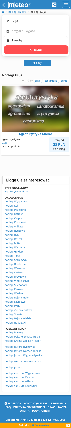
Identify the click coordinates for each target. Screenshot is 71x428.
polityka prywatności (29, 407)
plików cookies (39, 425)
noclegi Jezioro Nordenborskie (23, 351)
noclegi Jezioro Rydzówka (20, 346)
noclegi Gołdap (14, 251)
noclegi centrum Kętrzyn (20, 377)
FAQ (8, 407)
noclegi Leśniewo (15, 301)
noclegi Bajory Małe (17, 297)
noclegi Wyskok (14, 293)
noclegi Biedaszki (15, 264)
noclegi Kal (11, 205)
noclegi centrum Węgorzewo (22, 373)
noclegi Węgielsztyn (17, 280)
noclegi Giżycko (14, 218)
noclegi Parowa (14, 289)
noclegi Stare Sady (16, 260)
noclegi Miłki (12, 243)
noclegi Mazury (14, 332)
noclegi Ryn (12, 235)
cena (37, 80)
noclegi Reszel (13, 239)
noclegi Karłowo (14, 272)
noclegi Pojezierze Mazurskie (22, 336)
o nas (52, 407)
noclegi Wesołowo (15, 268)
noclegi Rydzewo (15, 230)
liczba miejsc (50, 80)
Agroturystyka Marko (35, 134)
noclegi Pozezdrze (16, 209)
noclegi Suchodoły (16, 285)
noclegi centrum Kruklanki (21, 385)
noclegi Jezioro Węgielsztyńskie (24, 355)
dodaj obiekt (41, 410)
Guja (4, 142)
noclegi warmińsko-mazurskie (23, 361)
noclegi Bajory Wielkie (18, 318)
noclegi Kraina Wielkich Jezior (23, 340)
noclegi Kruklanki (15, 222)
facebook (14, 403)
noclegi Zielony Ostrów (18, 310)
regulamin (58, 403)
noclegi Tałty (12, 255)
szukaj (38, 49)
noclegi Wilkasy (14, 226)
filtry (38, 63)
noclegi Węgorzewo (16, 201)
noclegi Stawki (13, 314)
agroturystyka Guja (16, 191)
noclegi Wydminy (15, 247)
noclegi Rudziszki (15, 322)
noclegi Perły (12, 306)
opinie (64, 80)
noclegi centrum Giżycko (19, 381)
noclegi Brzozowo (15, 276)
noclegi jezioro (13, 367)
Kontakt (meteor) (36, 403)
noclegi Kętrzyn (14, 214)
